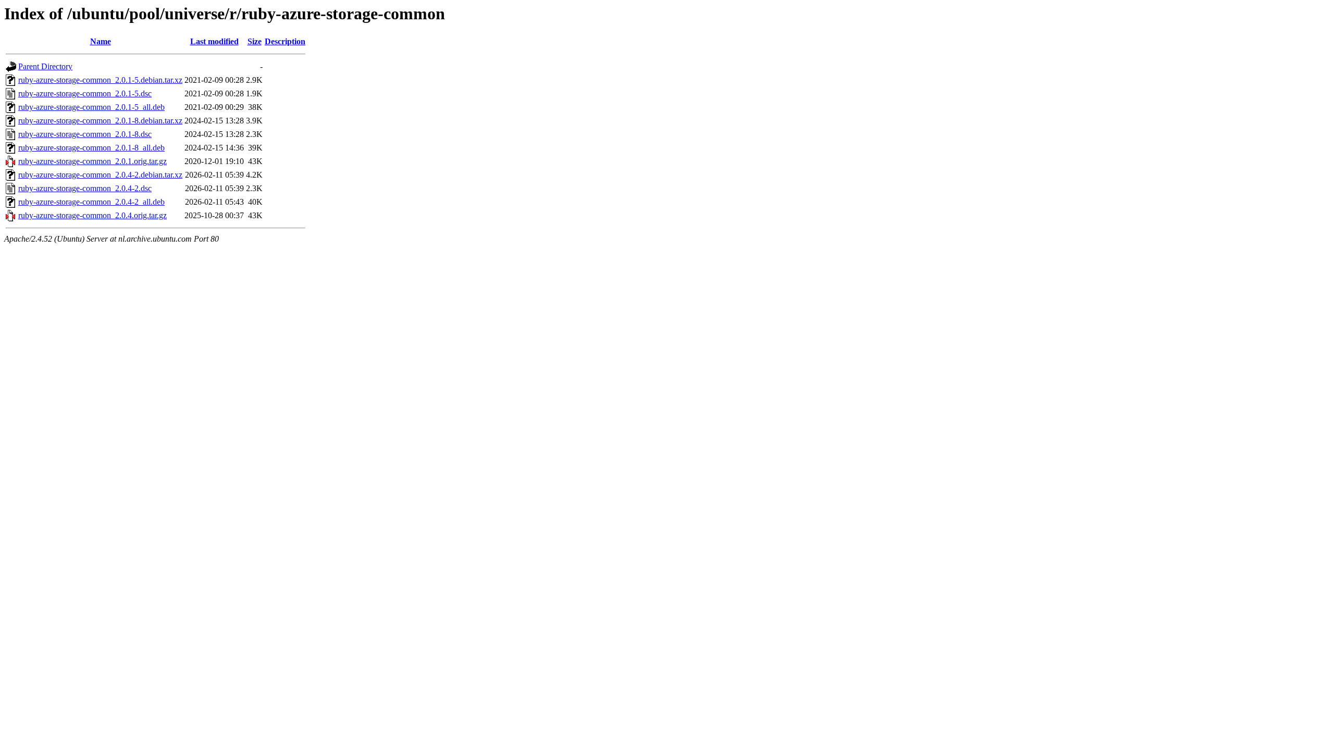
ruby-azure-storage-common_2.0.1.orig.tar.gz (92, 161)
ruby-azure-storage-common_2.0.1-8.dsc (85, 134)
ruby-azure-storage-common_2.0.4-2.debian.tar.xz (100, 174)
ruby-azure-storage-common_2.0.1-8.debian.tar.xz (100, 120)
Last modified (214, 41)
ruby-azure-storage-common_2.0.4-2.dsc (85, 188)
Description (285, 41)
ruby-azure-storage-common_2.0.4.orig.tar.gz (92, 215)
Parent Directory (45, 66)
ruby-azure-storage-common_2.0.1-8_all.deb (91, 147)
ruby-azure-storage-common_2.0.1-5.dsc (85, 93)
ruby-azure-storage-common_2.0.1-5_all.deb (91, 107)
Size (255, 41)
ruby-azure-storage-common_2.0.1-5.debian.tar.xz (100, 80)
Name (100, 41)
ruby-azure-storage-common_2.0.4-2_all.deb (91, 201)
